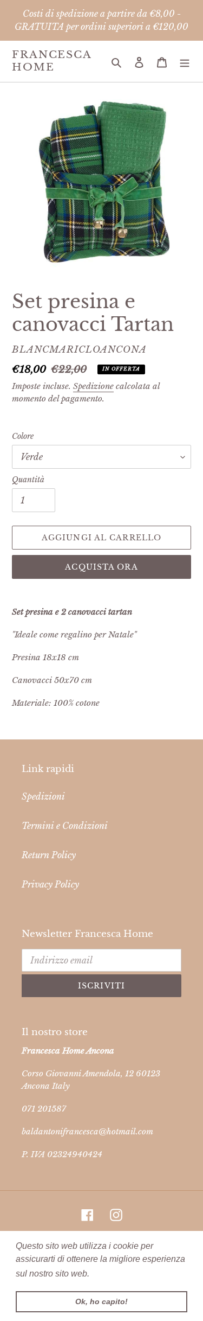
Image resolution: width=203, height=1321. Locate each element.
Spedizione (93, 386)
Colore (23, 436)
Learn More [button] (115, 1273)
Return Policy (49, 855)
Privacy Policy (50, 884)
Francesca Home (51, 61)
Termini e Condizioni (65, 825)
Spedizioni (43, 796)
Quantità (28, 479)
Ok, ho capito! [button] (101, 1301)
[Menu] (184, 61)
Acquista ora (101, 567)
